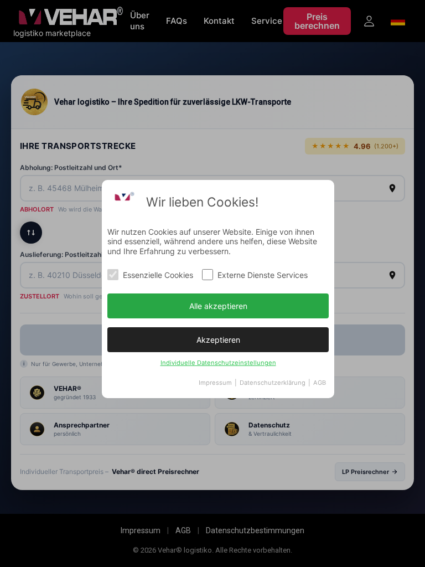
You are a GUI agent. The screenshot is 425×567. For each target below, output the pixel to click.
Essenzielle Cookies (158, 275)
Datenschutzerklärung (272, 382)
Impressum (215, 382)
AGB (319, 382)
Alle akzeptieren (218, 306)
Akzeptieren (218, 339)
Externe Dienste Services (262, 275)
